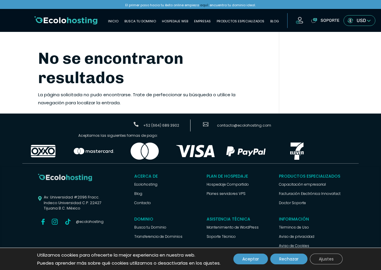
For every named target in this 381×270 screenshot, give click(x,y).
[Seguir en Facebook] (43, 221)
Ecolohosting (145, 184)
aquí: (204, 5)
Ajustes (326, 259)
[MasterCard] (94, 159)
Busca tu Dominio (140, 21)
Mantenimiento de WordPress (233, 227)
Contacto (142, 202)
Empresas (202, 21)
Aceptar (250, 259)
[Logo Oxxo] (43, 159)
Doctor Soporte (292, 202)
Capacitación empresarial (302, 184)
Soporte (330, 20)
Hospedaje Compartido (228, 184)
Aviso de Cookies (294, 245)
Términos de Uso (294, 227)
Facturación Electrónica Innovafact (310, 193)
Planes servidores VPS (226, 193)
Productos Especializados (240, 21)
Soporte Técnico (221, 236)
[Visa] (195, 159)
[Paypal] (246, 159)
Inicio (113, 21)
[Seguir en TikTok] (68, 221)
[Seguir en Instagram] (55, 221)
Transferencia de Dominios (158, 236)
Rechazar (289, 259)
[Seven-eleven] (297, 159)
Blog (274, 21)
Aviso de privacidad (296, 236)
